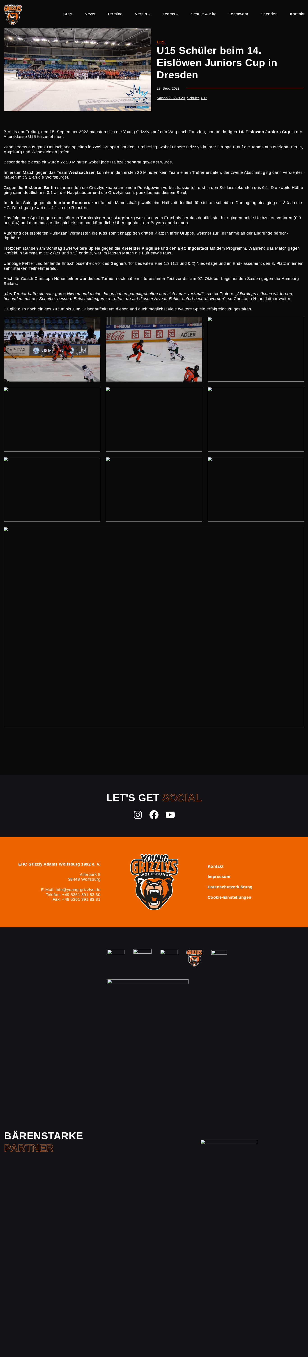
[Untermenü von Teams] (177, 14)
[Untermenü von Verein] (149, 14)
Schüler (193, 98)
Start (68, 14)
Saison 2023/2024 (171, 98)
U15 (161, 42)
